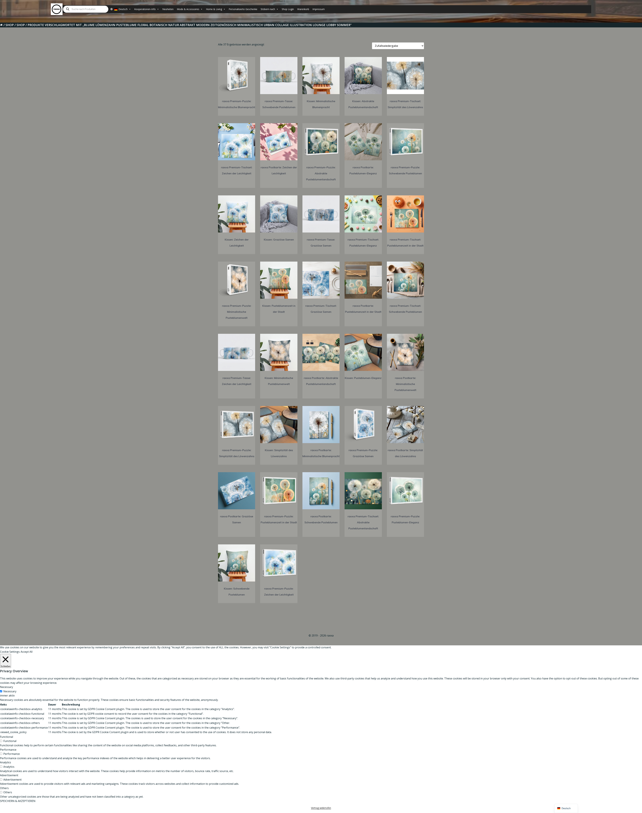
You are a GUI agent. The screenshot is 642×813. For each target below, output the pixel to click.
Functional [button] (6, 737)
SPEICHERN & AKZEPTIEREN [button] (17, 801)
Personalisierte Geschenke (243, 9)
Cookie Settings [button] (10, 652)
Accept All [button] (26, 652)
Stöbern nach (268, 9)
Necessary (9, 691)
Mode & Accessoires (188, 9)
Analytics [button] (5, 762)
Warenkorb (303, 9)
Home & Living (214, 9)
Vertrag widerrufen (321, 807)
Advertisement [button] (9, 775)
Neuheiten (168, 9)
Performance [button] (8, 749)
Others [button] (4, 788)
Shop (10, 25)
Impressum (318, 9)
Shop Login (288, 9)
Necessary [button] (6, 687)
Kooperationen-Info (145, 9)
